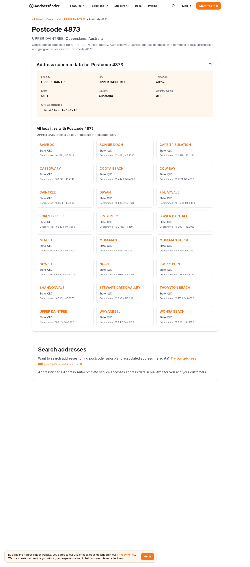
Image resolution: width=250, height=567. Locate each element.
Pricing (152, 5)
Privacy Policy (126, 554)
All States (37, 19)
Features (76, 5)
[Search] (173, 6)
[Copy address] (210, 65)
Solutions (98, 5)
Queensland (53, 19)
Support (119, 5)
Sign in (186, 5)
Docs (138, 5)
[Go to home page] (46, 6)
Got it (147, 556)
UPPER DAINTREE (74, 19)
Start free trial (208, 5)
